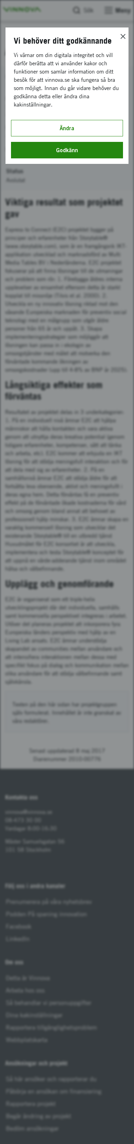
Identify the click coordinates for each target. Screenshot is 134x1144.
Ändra (67, 128)
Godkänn (67, 150)
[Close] (123, 36)
